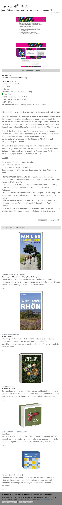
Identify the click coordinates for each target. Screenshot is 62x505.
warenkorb (33, 10)
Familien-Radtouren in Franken (13, 275)
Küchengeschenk (8, 386)
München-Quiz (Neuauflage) (12, 475)
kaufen (42, 220)
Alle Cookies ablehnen (26, 502)
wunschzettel (54, 220)
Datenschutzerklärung (45, 499)
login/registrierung (16, 10)
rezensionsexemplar (32, 71)
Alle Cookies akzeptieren (10, 502)
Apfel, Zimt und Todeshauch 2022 (14, 432)
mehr (3, 288)
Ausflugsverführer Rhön (10, 334)
